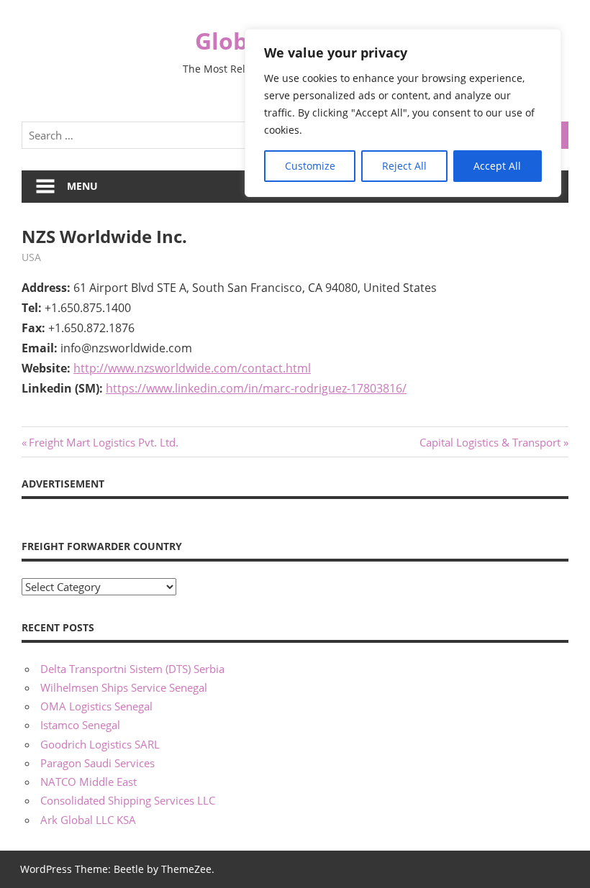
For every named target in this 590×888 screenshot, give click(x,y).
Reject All (404, 166)
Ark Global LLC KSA (88, 820)
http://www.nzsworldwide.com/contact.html (192, 368)
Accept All (497, 166)
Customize (310, 166)
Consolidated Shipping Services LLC (127, 800)
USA (31, 257)
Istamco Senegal (80, 725)
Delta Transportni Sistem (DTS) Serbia (132, 669)
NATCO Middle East (88, 781)
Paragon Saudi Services (97, 763)
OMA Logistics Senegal (96, 706)
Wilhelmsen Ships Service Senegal (123, 687)
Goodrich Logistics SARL (100, 744)
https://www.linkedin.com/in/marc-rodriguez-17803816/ (256, 388)
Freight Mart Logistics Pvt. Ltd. (103, 442)
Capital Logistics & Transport (489, 442)
